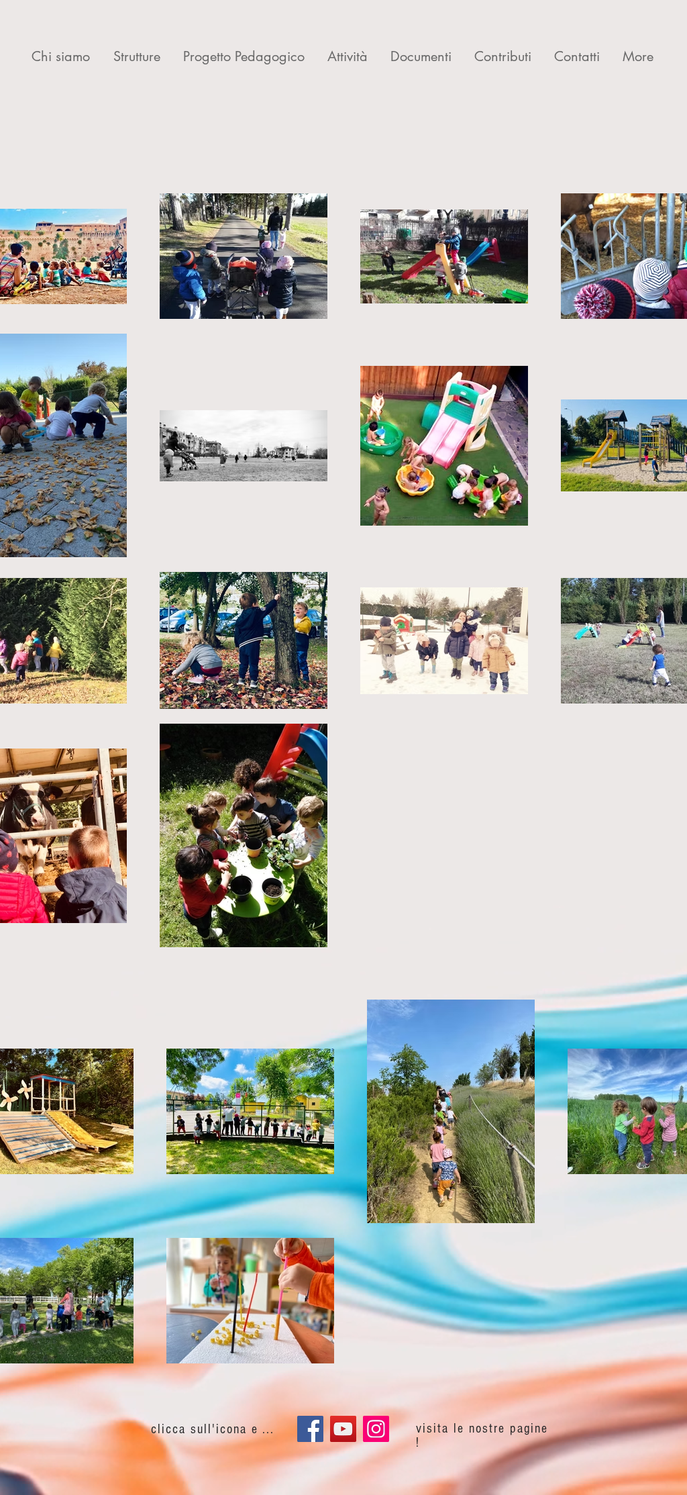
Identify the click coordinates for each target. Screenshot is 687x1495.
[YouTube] (343, 1429)
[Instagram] (376, 1429)
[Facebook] (310, 1429)
